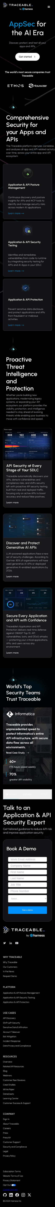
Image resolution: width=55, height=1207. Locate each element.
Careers (7, 1128)
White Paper (8, 1089)
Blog (5, 1071)
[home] (17, 7)
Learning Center (10, 1098)
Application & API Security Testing (19, 997)
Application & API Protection (16, 1002)
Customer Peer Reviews (14, 1080)
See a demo (27, 910)
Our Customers (10, 967)
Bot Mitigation (9, 1036)
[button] (48, 6)
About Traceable (11, 1124)
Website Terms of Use (13, 1176)
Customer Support (11, 1142)
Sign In (6, 1119)
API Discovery (9, 1018)
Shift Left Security (11, 1023)
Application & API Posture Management (21, 993)
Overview (7, 1062)
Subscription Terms (12, 1171)
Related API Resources (13, 1066)
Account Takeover (11, 1032)
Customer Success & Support (17, 1103)
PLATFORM (9, 987)
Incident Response (11, 1041)
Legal (5, 1151)
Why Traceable (10, 962)
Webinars (7, 1075)
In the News (8, 971)
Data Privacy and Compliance (17, 1046)
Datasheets (8, 1094)
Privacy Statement (11, 1181)
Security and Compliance (15, 1147)
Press (5, 1133)
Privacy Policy (9, 1156)
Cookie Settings (10, 1189)
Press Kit (7, 1137)
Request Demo (10, 976)
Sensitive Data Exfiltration (15, 1027)
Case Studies (9, 1085)
